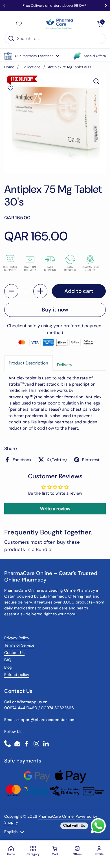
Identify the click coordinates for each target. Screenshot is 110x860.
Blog (8, 667)
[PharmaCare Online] (60, 24)
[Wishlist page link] (19, 24)
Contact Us (14, 652)
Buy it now (55, 309)
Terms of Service (19, 645)
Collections (31, 67)
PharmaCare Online (56, 816)
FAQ (7, 659)
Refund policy (16, 674)
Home (9, 67)
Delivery (64, 365)
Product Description (28, 363)
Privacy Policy (16, 637)
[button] (31, 56)
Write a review (55, 509)
